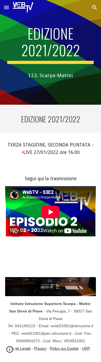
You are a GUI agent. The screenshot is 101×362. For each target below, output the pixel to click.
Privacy (40, 348)
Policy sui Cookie (64, 348)
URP (86, 348)
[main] (50, 44)
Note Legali (20, 348)
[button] (6, 7)
